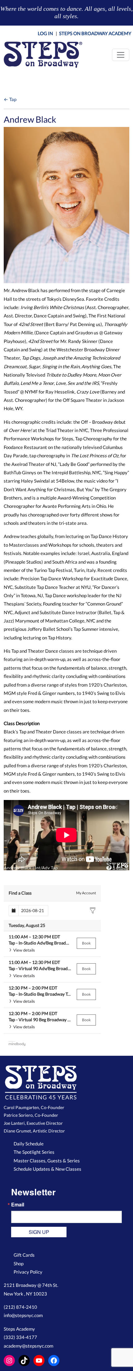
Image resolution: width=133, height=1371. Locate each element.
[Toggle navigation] (120, 55)
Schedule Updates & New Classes (47, 1169)
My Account (86, 893)
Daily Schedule (29, 1143)
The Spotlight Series (34, 1152)
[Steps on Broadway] (43, 54)
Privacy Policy (28, 1272)
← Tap (10, 99)
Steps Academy (19, 1329)
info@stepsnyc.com (23, 1315)
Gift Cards (24, 1255)
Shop (19, 1263)
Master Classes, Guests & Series (47, 1160)
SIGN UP (39, 1231)
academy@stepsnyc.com (28, 1346)
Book (86, 943)
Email (17, 1204)
